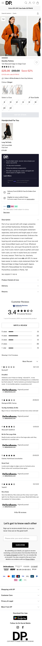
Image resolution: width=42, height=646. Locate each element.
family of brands (11, 555)
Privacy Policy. (30, 559)
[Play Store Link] (20, 618)
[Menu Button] (3, 3)
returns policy (31, 199)
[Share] (38, 13)
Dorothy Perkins (8, 61)
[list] (20, 37)
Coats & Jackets (6, 13)
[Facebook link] (23, 627)
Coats (14, 13)
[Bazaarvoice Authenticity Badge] (20, 306)
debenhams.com (10, 392)
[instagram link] (18, 627)
